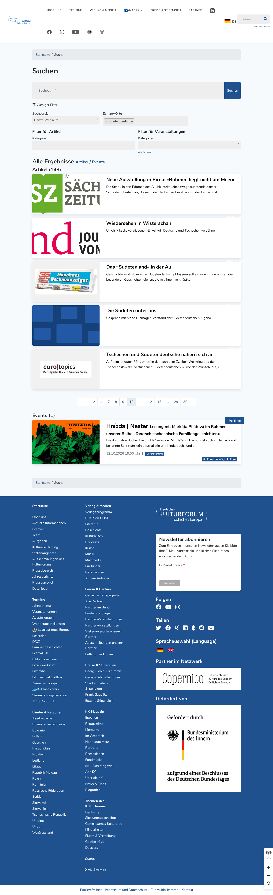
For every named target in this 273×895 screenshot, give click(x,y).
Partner (195, 10)
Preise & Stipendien (165, 10)
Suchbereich (45, 116)
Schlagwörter (113, 113)
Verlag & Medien (103, 10)
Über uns (54, 10)
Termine (75, 10)
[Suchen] (265, 19)
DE (234, 21)
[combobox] (66, 120)
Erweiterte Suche (262, 26)
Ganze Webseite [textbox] (46, 120)
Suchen (232, 90)
